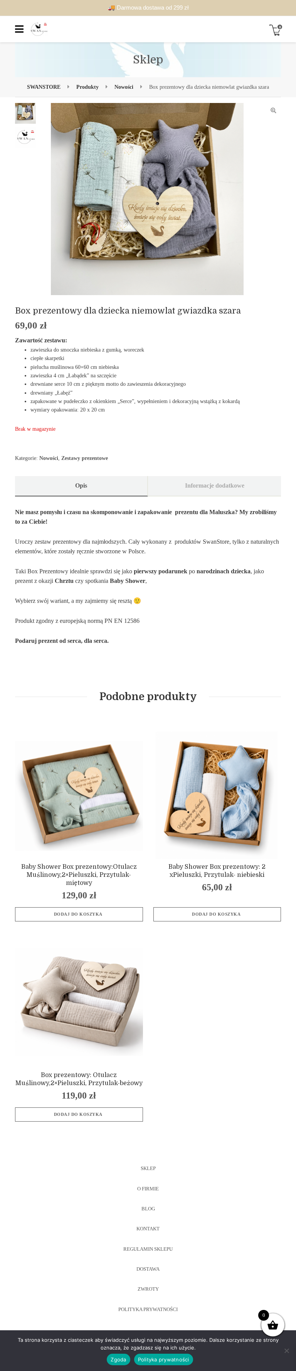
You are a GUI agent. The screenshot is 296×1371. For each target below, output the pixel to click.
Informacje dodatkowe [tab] (214, 485)
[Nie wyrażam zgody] (286, 1350)
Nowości (48, 458)
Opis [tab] (81, 485)
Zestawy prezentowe (84, 458)
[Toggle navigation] (19, 29)
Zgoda (118, 1359)
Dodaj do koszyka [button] (78, 914)
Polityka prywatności (163, 1359)
